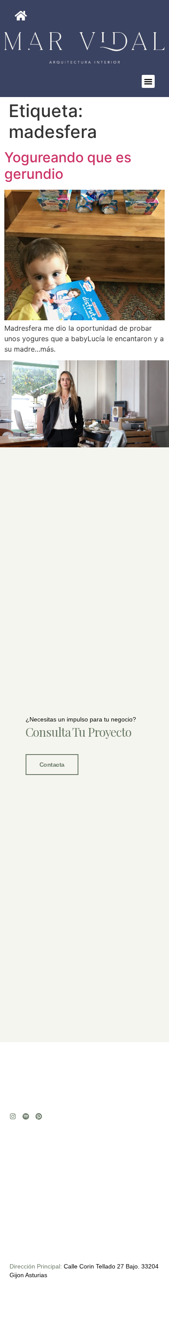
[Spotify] (26, 1116)
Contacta (52, 764)
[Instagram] (13, 1116)
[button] (148, 81)
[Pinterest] (39, 1116)
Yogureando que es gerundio (67, 165)
